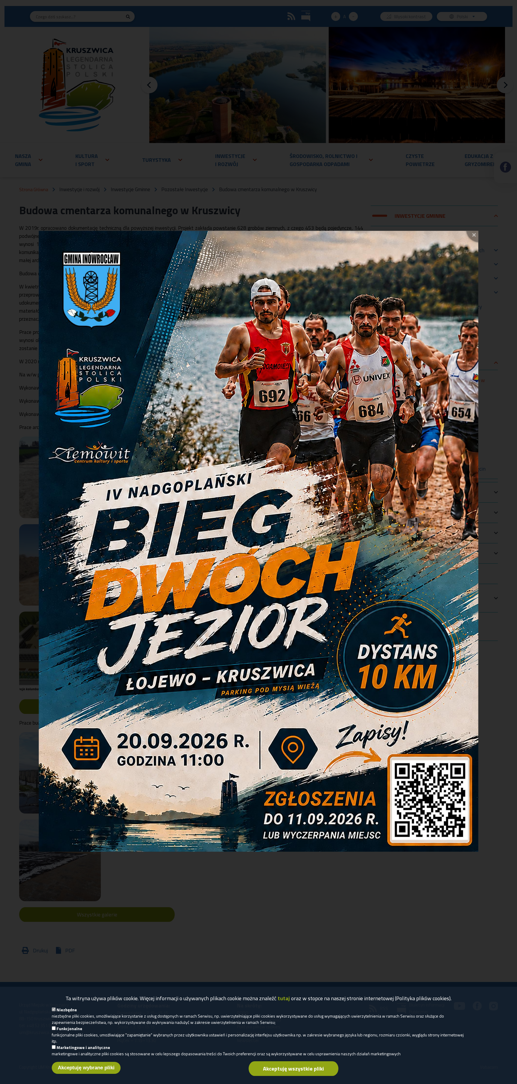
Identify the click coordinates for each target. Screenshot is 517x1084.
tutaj (284, 998)
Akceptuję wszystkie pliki (293, 1069)
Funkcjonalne (69, 1028)
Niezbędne (67, 1010)
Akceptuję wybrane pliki (86, 1068)
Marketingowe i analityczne (83, 1047)
